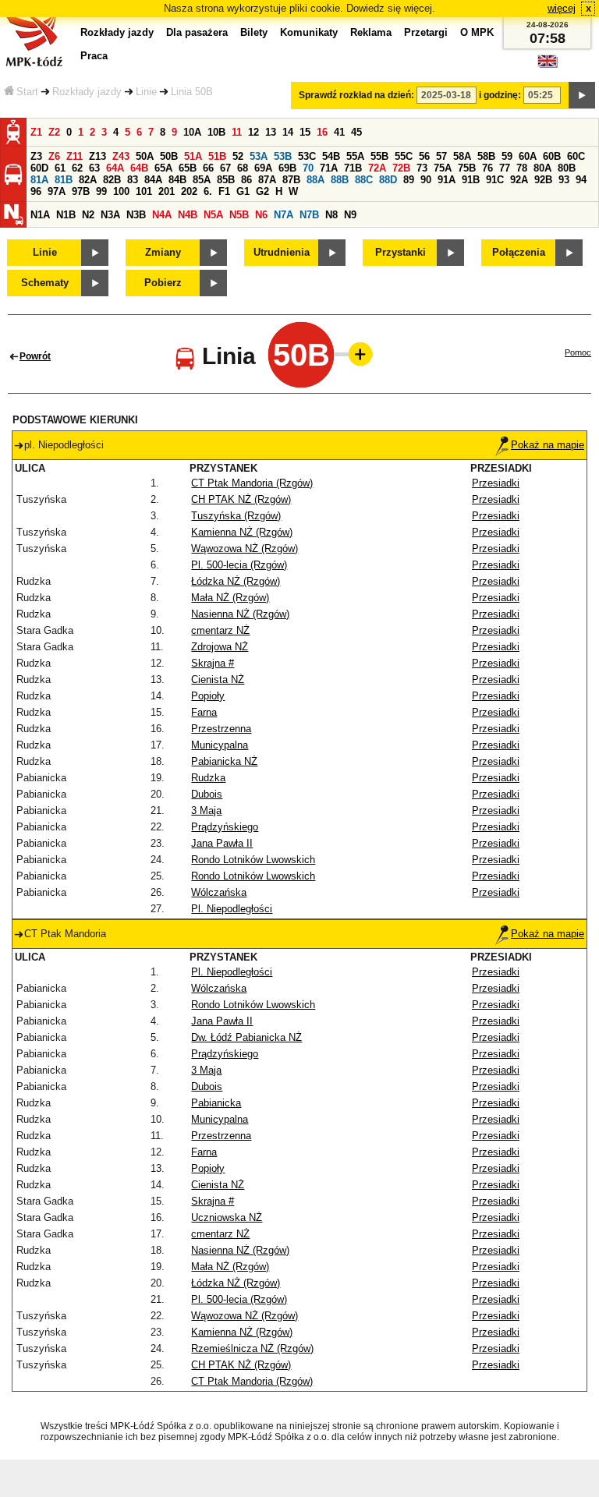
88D (388, 180)
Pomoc (578, 352)
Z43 (120, 156)
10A (192, 132)
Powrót (35, 356)
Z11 (74, 156)
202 (189, 191)
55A (355, 156)
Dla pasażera (197, 32)
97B (81, 191)
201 (166, 191)
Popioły (208, 696)
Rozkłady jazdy (87, 91)
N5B (239, 215)
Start (27, 91)
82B (112, 180)
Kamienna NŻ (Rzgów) (241, 532)
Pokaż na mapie (547, 445)
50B (169, 156)
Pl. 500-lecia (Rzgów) (239, 565)
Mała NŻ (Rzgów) (230, 597)
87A (267, 180)
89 (408, 180)
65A (163, 168)
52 (237, 156)
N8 (331, 215)
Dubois (206, 794)
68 (242, 168)
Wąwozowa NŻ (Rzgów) (244, 548)
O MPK (477, 32)
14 (287, 132)
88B (340, 180)
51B (217, 156)
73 (421, 168)
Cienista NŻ (217, 679)
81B (64, 180)
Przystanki (400, 252)
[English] (547, 65)
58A (462, 156)
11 (237, 132)
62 (77, 168)
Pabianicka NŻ (224, 761)
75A (443, 168)
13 (270, 132)
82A (88, 180)
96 (35, 191)
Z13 (97, 156)
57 (441, 156)
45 (356, 132)
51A (193, 156)
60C (576, 156)
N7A (283, 215)
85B (226, 180)
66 (208, 168)
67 (225, 168)
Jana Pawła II (222, 843)
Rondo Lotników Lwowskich (253, 859)
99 (101, 191)
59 (507, 156)
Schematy (45, 282)
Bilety (254, 32)
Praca (94, 56)
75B (467, 168)
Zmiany (163, 252)
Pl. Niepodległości (231, 909)
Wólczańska (218, 892)
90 (425, 180)
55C (404, 156)
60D (39, 168)
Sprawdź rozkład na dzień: (356, 95)
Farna (204, 712)
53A (259, 156)
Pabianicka (216, 1103)
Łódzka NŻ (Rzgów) (235, 581)
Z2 (54, 132)
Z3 (36, 156)
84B (177, 180)
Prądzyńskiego (224, 827)
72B (401, 168)
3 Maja (206, 810)
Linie (146, 91)
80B (567, 168)
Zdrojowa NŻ (219, 647)
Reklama (371, 32)
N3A (110, 215)
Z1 (36, 132)
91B (471, 180)
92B (543, 180)
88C (364, 180)
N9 (350, 215)
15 (305, 132)
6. (208, 191)
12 (253, 132)
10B (216, 132)
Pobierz (163, 282)
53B (283, 156)
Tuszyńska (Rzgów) (236, 516)
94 (581, 180)
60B (552, 156)
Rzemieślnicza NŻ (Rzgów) (252, 1348)
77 (504, 168)
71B (353, 168)
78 (521, 168)
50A (145, 156)
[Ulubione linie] (355, 354)
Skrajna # (212, 663)
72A (377, 168)
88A (315, 180)
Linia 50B (192, 91)
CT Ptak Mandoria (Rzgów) (252, 483)
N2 (88, 215)
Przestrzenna (221, 728)
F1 (224, 191)
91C (495, 180)
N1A (40, 215)
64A (115, 168)
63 (94, 168)
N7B (309, 215)
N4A (162, 215)
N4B (187, 215)
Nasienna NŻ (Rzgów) (240, 614)
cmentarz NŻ (220, 630)
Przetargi (426, 32)
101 (144, 191)
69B (287, 168)
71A (329, 168)
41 (339, 132)
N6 (261, 215)
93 (563, 180)
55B (379, 156)
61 (60, 168)
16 (322, 132)
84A (153, 180)
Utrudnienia (281, 252)
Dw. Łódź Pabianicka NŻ (246, 1037)
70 (308, 168)
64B (139, 168)
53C (307, 156)
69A (263, 168)
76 (487, 168)
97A (57, 191)
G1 (243, 191)
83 (132, 180)
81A (39, 180)
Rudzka (208, 778)
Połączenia (518, 252)
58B (486, 156)
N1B (66, 215)
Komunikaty (309, 32)
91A (446, 180)
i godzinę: (500, 95)
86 (246, 180)
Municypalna (219, 745)
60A (528, 156)
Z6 (54, 156)
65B (188, 168)
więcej (562, 8)
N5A (213, 215)
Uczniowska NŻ (226, 1217)
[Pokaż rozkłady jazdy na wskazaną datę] (582, 95)
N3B (136, 215)
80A (542, 168)
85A (202, 180)
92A (519, 180)
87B (291, 180)
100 (121, 191)
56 (424, 156)
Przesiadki (495, 483)
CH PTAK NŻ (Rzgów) (241, 499)
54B (331, 156)
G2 (262, 191)
